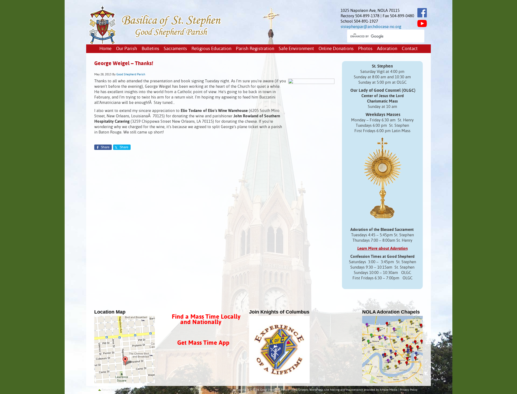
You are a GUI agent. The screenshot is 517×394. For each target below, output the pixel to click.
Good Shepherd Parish (130, 74)
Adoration (387, 49)
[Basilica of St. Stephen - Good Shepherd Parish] (155, 43)
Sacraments (175, 49)
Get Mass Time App (203, 343)
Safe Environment (296, 49)
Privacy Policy (408, 390)
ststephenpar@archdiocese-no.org (371, 27)
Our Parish (126, 49)
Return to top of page (116, 390)
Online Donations (336, 49)
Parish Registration (255, 49)
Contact (410, 49)
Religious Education (211, 49)
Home (105, 49)
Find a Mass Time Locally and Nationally (206, 319)
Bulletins (150, 49)
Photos (365, 49)
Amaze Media (388, 390)
